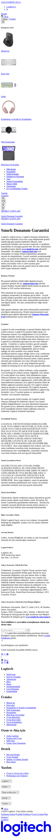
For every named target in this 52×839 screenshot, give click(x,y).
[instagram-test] (2, 655)
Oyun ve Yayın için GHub (17, 773)
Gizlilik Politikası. (23, 814)
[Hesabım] (3, 205)
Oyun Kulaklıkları (14, 722)
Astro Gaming (12, 736)
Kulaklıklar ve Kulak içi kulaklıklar (21, 708)
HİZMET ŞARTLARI (10, 211)
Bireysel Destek (13, 754)
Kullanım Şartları (8, 814)
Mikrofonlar (11, 724)
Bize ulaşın (11, 762)
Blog (8, 682)
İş (7, 9)
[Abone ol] (28, 630)
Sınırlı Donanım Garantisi (12, 216)
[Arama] (3, 198)
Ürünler (5, 19)
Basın (8, 684)
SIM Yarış (10, 741)
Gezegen (5, 195)
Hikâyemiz (11, 674)
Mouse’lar (10, 703)
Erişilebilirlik (11, 691)
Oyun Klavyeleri (13, 720)
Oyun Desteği (12, 757)
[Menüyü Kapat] (3, 22)
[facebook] (7, 655)
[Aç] (3, 208)
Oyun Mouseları (13, 717)
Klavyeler (10, 705)
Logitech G (11, 7)
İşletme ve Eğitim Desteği (17, 759)
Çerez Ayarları (38, 814)
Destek (4, 14)
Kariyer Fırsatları (13, 677)
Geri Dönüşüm (12, 689)
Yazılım (4, 193)
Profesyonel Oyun (14, 738)
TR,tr (6, 16)
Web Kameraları (13, 710)
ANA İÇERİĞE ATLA (11, 2)
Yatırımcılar (11, 679)
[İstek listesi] (3, 202)
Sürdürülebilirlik (13, 686)
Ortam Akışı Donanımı (16, 743)
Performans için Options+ (17, 776)
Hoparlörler (11, 712)
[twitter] (5, 655)
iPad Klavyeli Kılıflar (15, 715)
